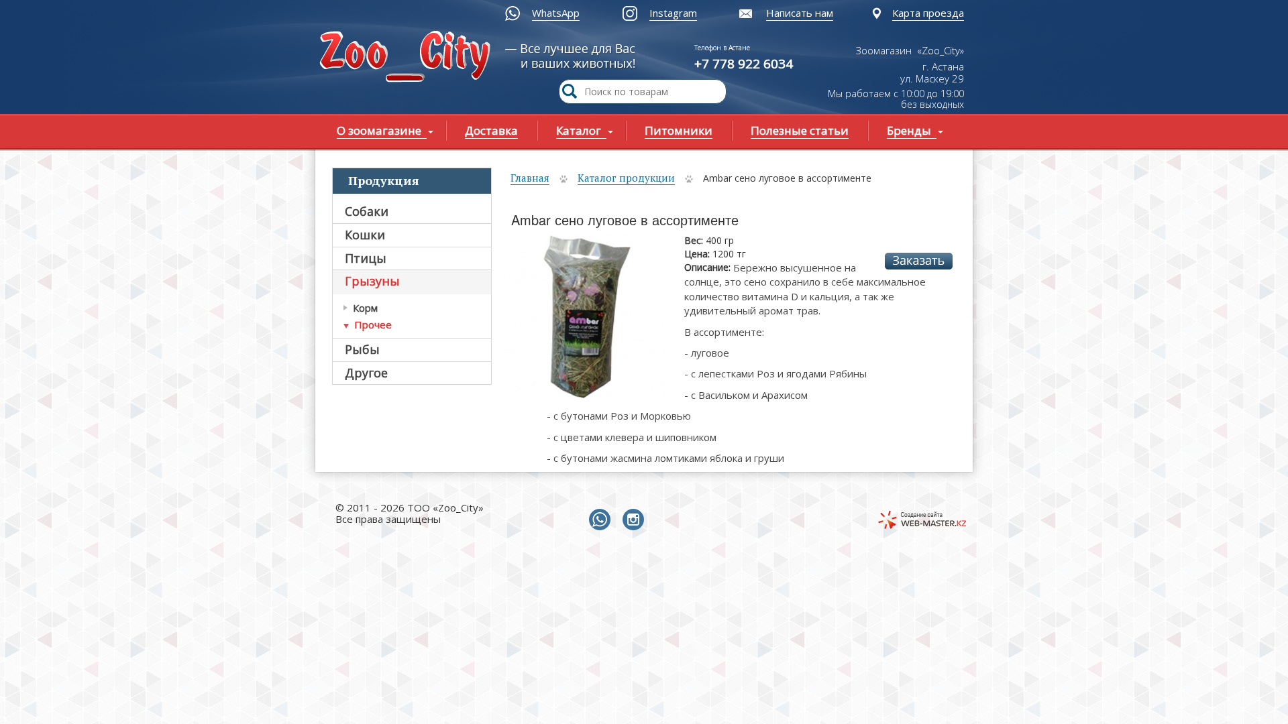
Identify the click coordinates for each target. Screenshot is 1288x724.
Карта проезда (928, 12)
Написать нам (799, 12)
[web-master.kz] (922, 520)
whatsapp (602, 520)
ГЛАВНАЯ (407, 58)
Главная (530, 177)
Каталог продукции (626, 177)
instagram (636, 520)
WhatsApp (556, 12)
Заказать (919, 261)
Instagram (673, 12)
